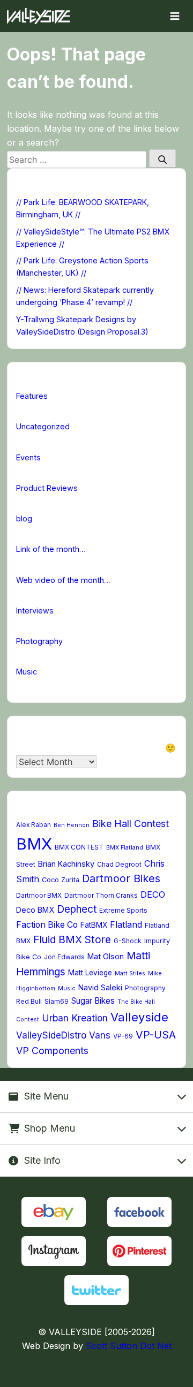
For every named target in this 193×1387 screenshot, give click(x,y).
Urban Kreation (75, 1018)
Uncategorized (43, 426)
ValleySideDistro (51, 1035)
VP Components (52, 1050)
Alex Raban (33, 825)
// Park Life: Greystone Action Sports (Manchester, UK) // (82, 266)
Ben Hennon (72, 825)
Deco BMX (35, 909)
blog (24, 518)
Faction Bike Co (47, 925)
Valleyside (139, 1017)
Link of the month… (51, 549)
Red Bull (29, 1001)
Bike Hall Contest (130, 823)
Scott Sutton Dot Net (129, 1345)
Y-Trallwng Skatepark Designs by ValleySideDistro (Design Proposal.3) (82, 325)
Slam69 (56, 1001)
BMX (34, 844)
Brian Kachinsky (66, 863)
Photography (39, 641)
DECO (152, 894)
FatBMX (93, 925)
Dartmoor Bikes (121, 878)
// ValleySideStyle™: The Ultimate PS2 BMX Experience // (92, 237)
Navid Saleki (100, 987)
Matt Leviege (90, 972)
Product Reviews (47, 487)
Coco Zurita (60, 880)
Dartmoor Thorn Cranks (101, 895)
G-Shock (128, 941)
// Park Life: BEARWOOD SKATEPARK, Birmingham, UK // (82, 208)
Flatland (126, 925)
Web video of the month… (63, 580)
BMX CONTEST (79, 847)
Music (26, 671)
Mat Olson (105, 956)
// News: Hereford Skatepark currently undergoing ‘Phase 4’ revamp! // (85, 296)
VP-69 (123, 1036)
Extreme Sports (123, 910)
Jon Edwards (64, 957)
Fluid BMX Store (72, 939)
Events (28, 457)
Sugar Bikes (93, 1001)
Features (32, 395)
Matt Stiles (130, 973)
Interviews (35, 610)
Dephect (76, 909)
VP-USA (156, 1034)
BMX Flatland (124, 847)
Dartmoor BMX (39, 895)
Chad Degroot (119, 864)
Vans (99, 1035)
